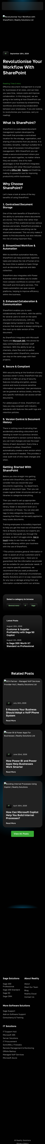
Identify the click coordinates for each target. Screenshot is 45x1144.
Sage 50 (6, 993)
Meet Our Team (31, 987)
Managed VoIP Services (13, 1055)
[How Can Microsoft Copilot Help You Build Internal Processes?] (22, 804)
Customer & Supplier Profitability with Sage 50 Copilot (20, 632)
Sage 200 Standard (11, 990)
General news (13, 606)
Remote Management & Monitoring (18, 1048)
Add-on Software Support (14, 1014)
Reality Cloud (30, 994)
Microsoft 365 (19, 341)
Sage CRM (7, 996)
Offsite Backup (9, 1051)
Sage (33, 606)
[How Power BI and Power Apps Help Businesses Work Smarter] (22, 753)
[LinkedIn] (22, 1134)
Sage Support (9, 1011)
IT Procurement (10, 1041)
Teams (25, 170)
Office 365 (16, 170)
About (27, 984)
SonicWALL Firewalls (12, 1045)
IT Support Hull (10, 1032)
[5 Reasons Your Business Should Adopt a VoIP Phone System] (22, 701)
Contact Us (29, 997)
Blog (26, 990)
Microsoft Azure (10, 1058)
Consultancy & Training (13, 1017)
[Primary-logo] (22, 1130)
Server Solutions (10, 1038)
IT (25, 606)
